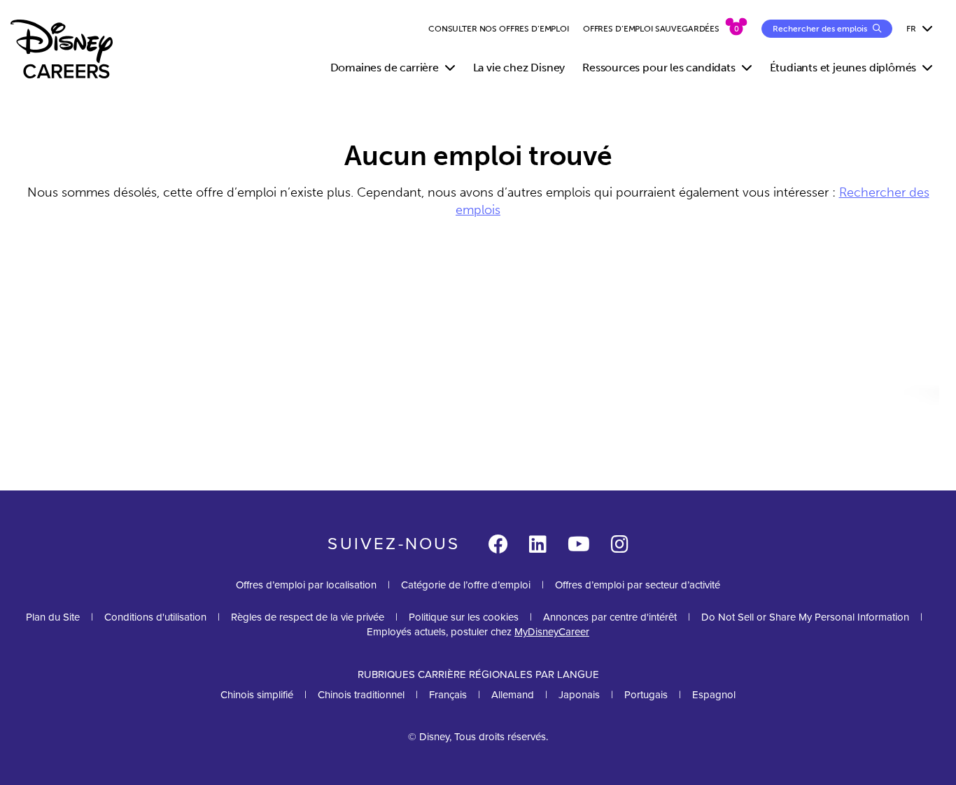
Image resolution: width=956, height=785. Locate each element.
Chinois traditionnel (361, 694)
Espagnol (714, 694)
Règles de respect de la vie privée (307, 617)
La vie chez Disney (519, 67)
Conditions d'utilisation (155, 617)
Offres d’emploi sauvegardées (651, 29)
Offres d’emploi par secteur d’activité (637, 585)
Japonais (579, 694)
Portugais (646, 694)
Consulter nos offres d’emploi (498, 29)
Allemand (512, 694)
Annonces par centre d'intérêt (610, 617)
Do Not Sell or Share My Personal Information (805, 617)
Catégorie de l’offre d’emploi (465, 585)
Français (448, 694)
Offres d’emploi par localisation (306, 585)
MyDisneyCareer (551, 631)
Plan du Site (53, 617)
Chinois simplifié (256, 694)
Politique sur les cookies (464, 617)
